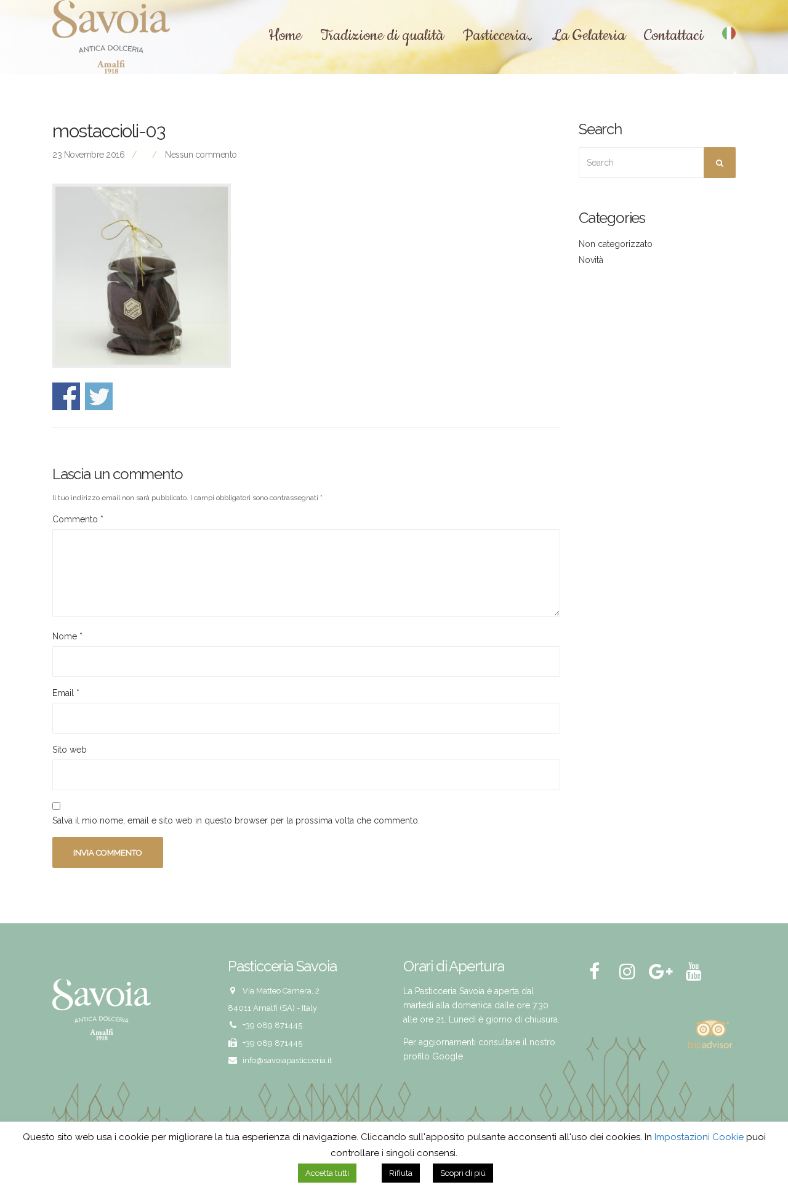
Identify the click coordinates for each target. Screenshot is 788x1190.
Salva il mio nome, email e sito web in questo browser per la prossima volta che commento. (236, 820)
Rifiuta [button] (400, 1173)
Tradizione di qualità (382, 36)
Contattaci (674, 36)
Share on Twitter (99, 396)
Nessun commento (201, 155)
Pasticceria (494, 36)
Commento (77, 519)
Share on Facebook (66, 396)
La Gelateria (588, 36)
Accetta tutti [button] (327, 1173)
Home (285, 36)
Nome (67, 636)
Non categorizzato (616, 244)
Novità (591, 260)
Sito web (69, 750)
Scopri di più (463, 1173)
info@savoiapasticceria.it (287, 1060)
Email (65, 693)
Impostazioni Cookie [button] (699, 1137)
